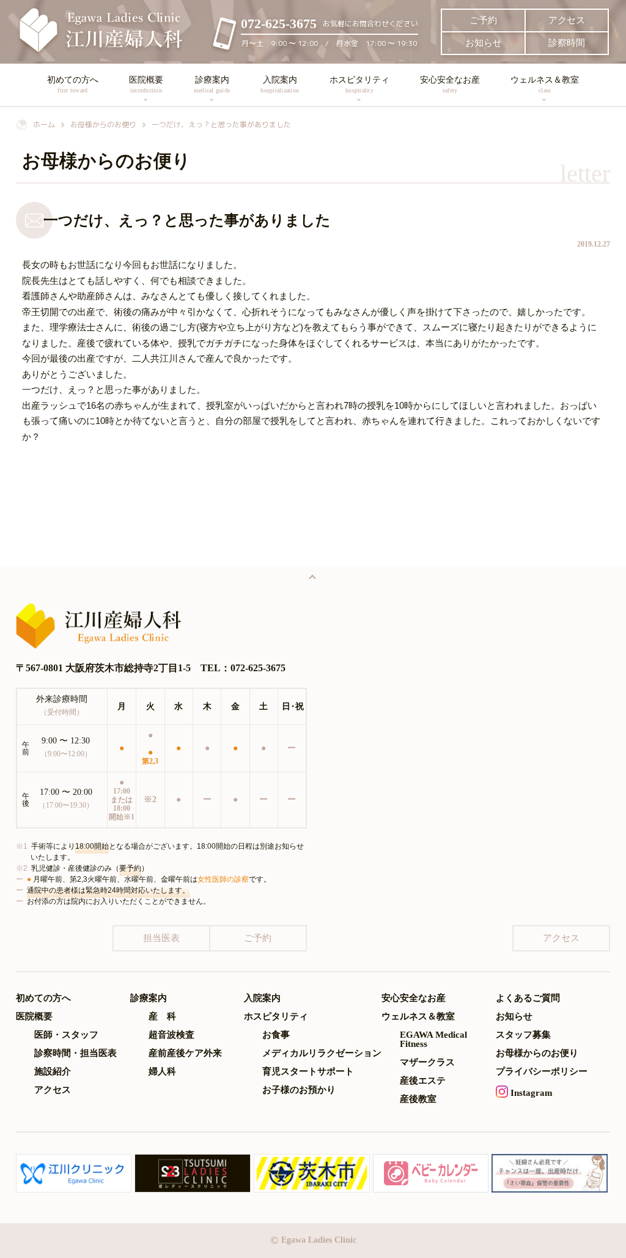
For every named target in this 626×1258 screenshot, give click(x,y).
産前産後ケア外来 (185, 1053)
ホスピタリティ (359, 84)
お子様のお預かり (299, 1090)
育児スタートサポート (308, 1071)
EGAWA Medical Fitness (433, 1039)
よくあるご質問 (528, 998)
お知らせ (483, 43)
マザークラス (427, 1062)
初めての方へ (72, 84)
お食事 (276, 1035)
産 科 (162, 1016)
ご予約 (483, 20)
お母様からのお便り (537, 1053)
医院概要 (146, 84)
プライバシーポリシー (541, 1071)
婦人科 (162, 1071)
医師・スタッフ (66, 1035)
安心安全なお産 (450, 84)
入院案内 (279, 84)
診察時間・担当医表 (75, 1053)
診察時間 (566, 43)
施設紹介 (52, 1071)
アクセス (566, 20)
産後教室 (418, 1099)
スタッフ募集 (523, 1035)
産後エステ (423, 1080)
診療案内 (212, 84)
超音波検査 (171, 1035)
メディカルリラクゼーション (321, 1053)
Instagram (530, 1093)
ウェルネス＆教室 (544, 84)
